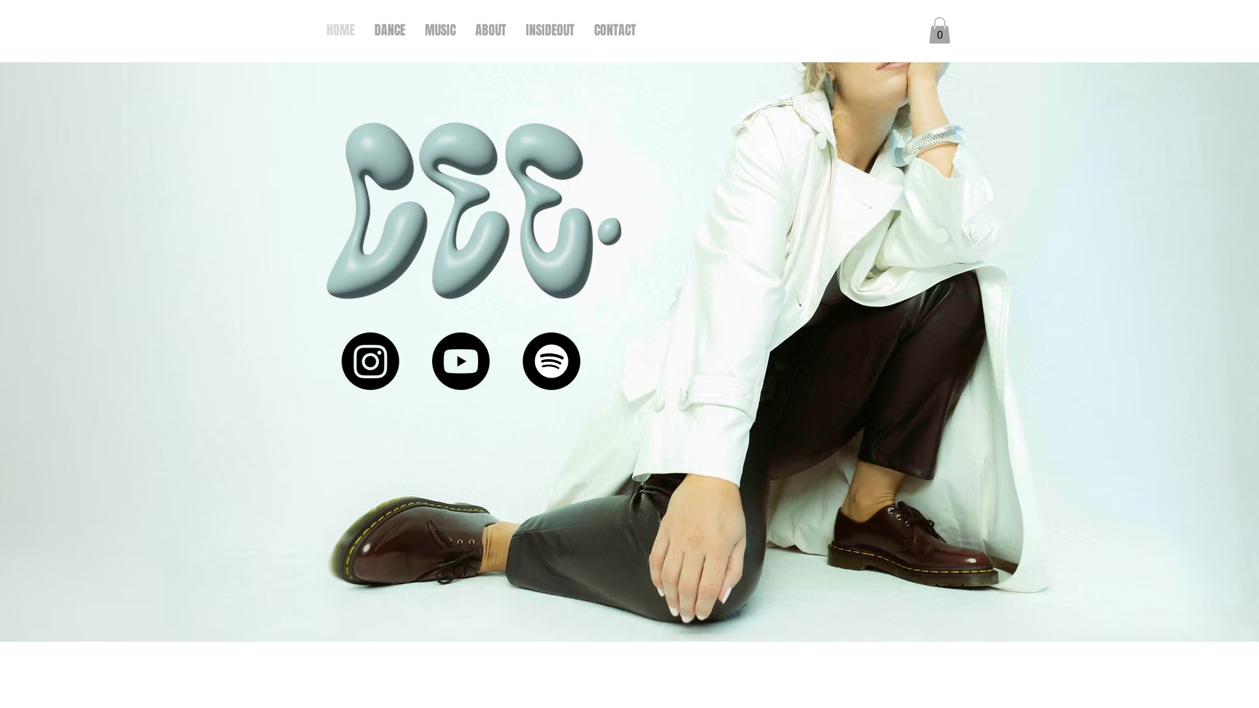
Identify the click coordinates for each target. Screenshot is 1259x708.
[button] (940, 30)
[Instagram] (370, 361)
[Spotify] (551, 361)
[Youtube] (461, 361)
